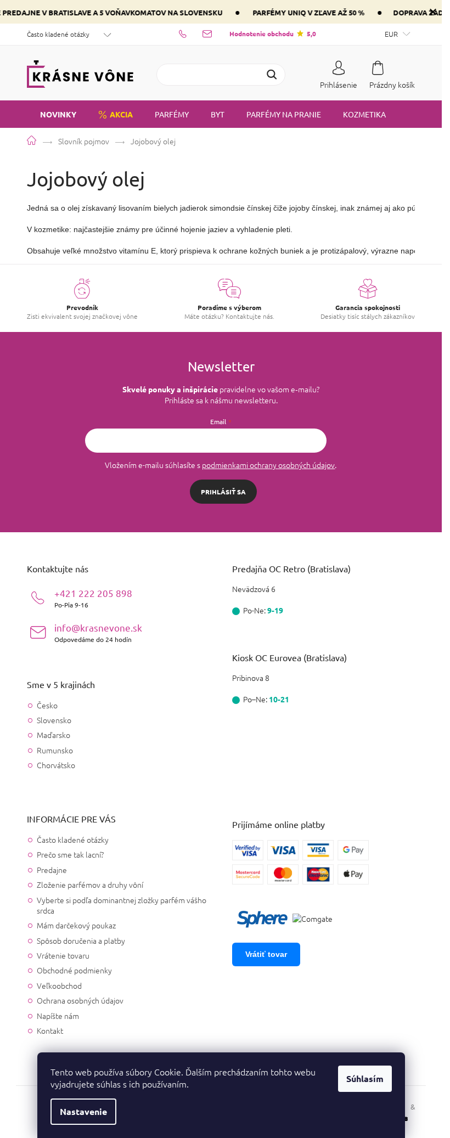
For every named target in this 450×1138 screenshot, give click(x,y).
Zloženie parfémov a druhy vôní (90, 884)
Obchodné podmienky (74, 970)
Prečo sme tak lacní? (70, 854)
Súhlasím (365, 1078)
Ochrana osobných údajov (80, 1000)
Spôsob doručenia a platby (81, 940)
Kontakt (50, 1030)
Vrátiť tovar (266, 954)
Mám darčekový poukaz (76, 925)
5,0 (272, 33)
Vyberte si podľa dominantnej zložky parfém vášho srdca (121, 905)
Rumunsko (55, 750)
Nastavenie (83, 1111)
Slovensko (54, 720)
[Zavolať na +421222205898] (191, 33)
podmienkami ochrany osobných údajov (268, 464)
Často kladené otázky (58, 34)
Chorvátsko (56, 765)
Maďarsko (53, 735)
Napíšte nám (58, 1015)
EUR (392, 34)
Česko (47, 705)
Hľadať (271, 74)
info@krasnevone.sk (98, 632)
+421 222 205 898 (93, 598)
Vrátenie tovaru (63, 955)
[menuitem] (51, 114)
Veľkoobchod (59, 985)
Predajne (52, 869)
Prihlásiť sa (223, 491)
